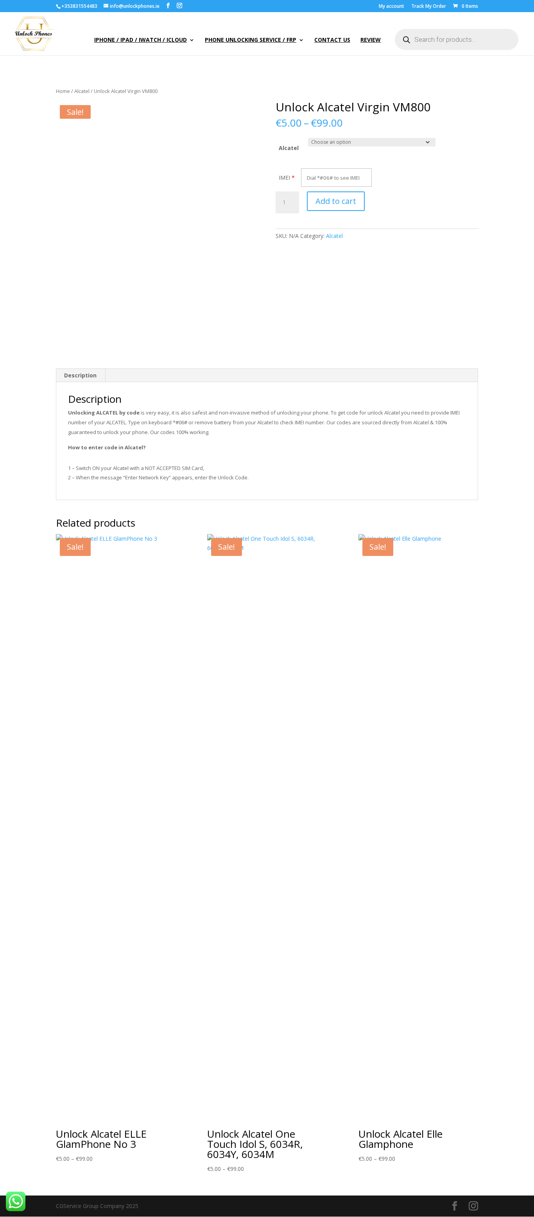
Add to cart (335, 201)
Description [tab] (80, 375)
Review (370, 40)
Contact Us (332, 40)
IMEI (284, 177)
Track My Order (428, 6)
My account (391, 6)
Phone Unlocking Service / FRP (250, 40)
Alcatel (82, 91)
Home (63, 91)
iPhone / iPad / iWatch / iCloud (140, 40)
